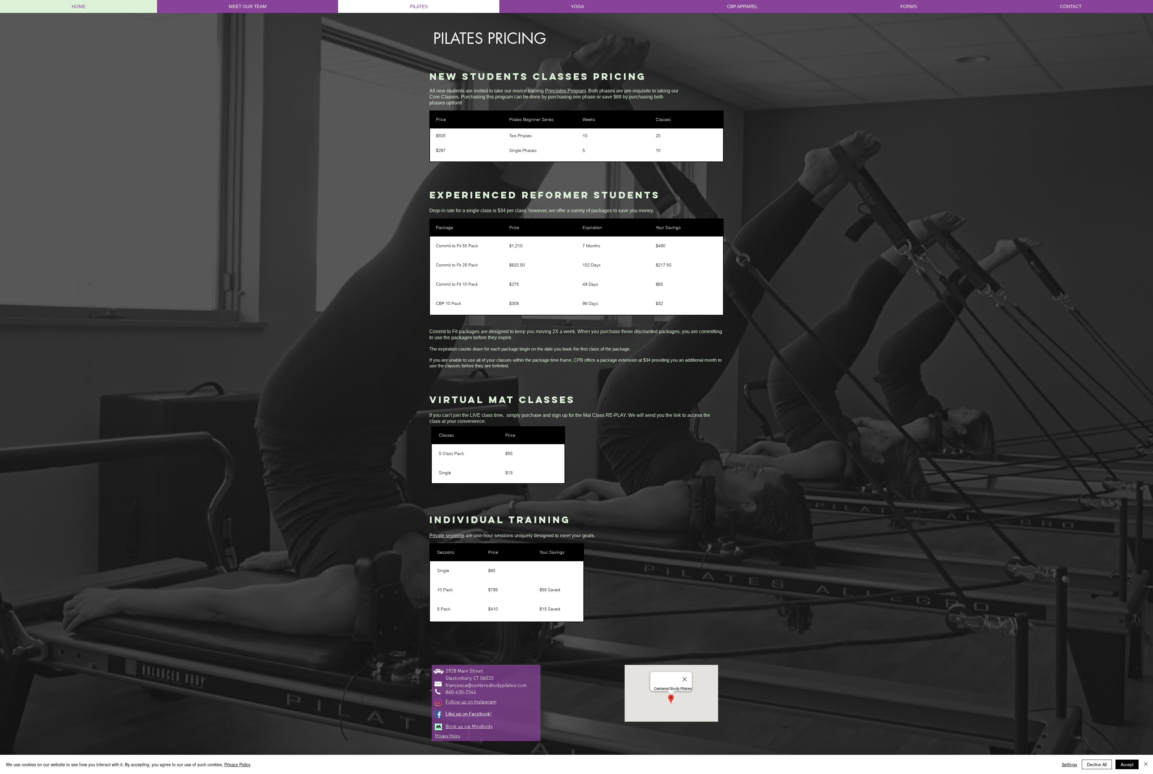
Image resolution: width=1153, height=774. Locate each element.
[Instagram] (438, 702)
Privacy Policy (237, 764)
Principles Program (565, 90)
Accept (1127, 764)
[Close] (1145, 764)
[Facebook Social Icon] (438, 714)
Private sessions (447, 535)
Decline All (1097, 764)
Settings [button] (1069, 764)
